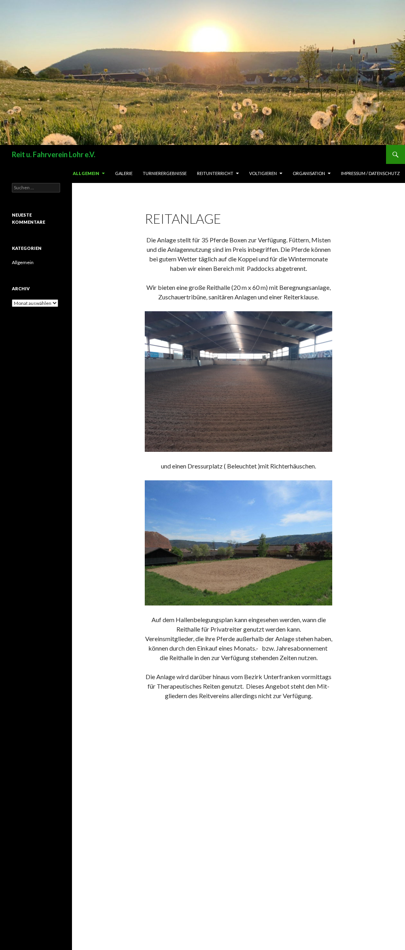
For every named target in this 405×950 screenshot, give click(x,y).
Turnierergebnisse (165, 173)
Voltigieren (263, 173)
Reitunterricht (215, 173)
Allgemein (86, 173)
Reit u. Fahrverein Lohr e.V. (53, 154)
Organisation (309, 173)
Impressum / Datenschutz (370, 173)
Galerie (123, 173)
